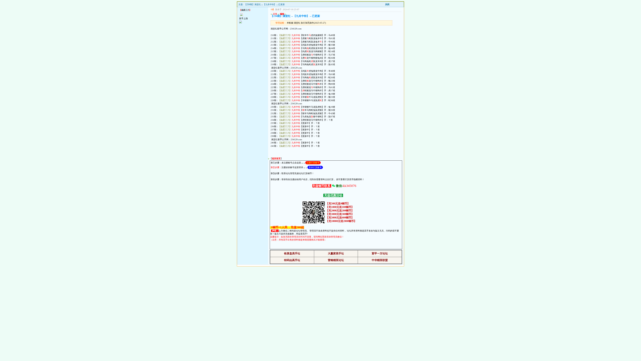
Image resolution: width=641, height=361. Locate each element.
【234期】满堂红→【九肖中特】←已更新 (264, 4)
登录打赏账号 (315, 167)
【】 (276, 158)
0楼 (272, 9)
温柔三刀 (245, 10)
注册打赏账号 (312, 162)
